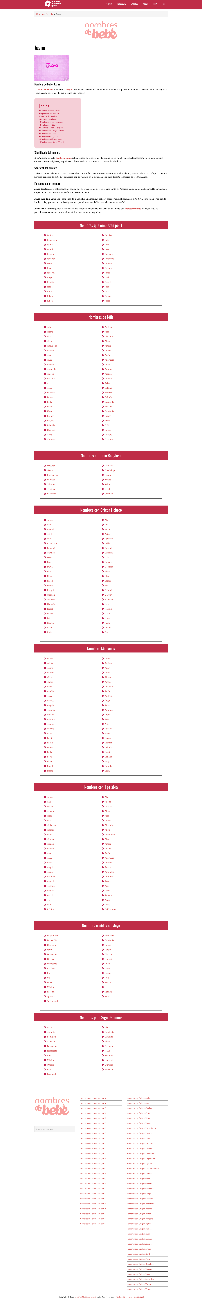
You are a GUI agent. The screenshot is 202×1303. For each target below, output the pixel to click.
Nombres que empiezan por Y (93, 1219)
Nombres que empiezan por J (52, 122)
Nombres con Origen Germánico (141, 1188)
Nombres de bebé (53, 5)
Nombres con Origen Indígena (140, 1219)
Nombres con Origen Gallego (139, 1183)
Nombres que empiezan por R (93, 1183)
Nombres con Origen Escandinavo (141, 1128)
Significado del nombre (49, 113)
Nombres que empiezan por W (93, 1208)
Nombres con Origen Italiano (139, 1239)
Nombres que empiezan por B (93, 1103)
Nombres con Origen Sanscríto (140, 1279)
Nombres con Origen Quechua (140, 1264)
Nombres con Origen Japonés (139, 1244)
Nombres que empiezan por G (93, 1128)
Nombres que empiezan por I (92, 1138)
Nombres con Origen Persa (138, 1259)
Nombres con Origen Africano (140, 1143)
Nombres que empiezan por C (93, 1108)
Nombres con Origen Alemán (139, 1148)
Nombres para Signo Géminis (52, 142)
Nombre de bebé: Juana (50, 111)
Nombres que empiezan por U (93, 1198)
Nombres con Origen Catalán (139, 1108)
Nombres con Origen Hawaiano (140, 1203)
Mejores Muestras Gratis (85, 1297)
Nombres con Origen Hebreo (52, 131)
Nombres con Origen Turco (139, 1284)
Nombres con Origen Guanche (140, 1198)
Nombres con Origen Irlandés (139, 1229)
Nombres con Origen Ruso (138, 1274)
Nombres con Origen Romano (139, 1269)
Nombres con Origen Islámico (140, 1234)
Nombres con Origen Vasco (138, 1289)
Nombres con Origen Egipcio (139, 1118)
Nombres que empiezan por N (93, 1163)
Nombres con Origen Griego (139, 1193)
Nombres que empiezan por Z (93, 1224)
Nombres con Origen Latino (139, 1249)
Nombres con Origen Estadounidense (143, 1168)
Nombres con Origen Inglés (139, 1224)
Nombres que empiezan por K (93, 1148)
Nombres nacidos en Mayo (51, 139)
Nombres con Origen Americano (141, 1153)
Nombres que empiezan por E (93, 1118)
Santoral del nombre (48, 116)
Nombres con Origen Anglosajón (141, 1158)
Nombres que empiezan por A (93, 1098)
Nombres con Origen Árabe (138, 1098)
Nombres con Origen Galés (138, 1178)
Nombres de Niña (47, 125)
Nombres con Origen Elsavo (139, 1123)
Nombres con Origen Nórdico (140, 1254)
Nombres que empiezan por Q (93, 1178)
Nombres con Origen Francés (139, 1173)
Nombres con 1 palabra (49, 136)
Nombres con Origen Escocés (139, 1133)
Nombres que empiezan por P (93, 1173)
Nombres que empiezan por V (93, 1203)
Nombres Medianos (48, 133)
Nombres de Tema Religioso (51, 128)
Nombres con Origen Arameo (139, 1103)
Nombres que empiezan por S (93, 1188)
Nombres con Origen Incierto (139, 1214)
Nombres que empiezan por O (93, 1168)
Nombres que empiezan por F (93, 1123)
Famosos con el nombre (50, 119)
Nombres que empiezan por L (93, 1153)
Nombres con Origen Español (139, 1163)
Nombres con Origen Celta (138, 1113)
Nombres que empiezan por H (93, 1133)
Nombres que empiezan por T (93, 1193)
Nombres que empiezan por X (93, 1214)
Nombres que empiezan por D (93, 1113)
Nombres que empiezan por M (93, 1158)
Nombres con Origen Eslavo (139, 1138)
